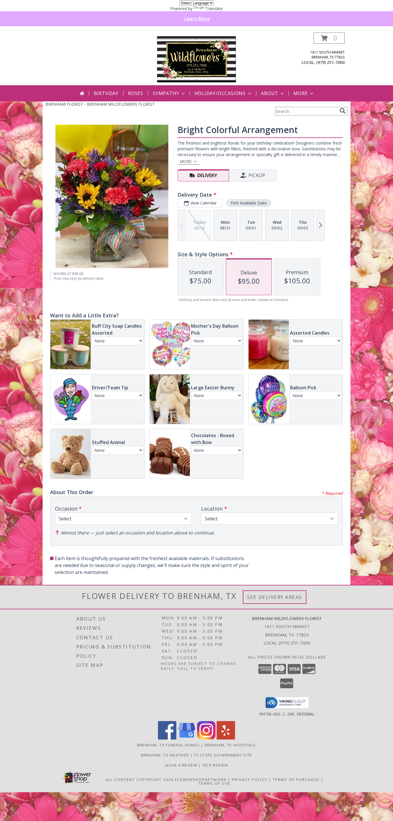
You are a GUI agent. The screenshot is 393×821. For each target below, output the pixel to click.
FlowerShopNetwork (200, 779)
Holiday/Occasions (220, 93)
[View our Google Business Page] (187, 738)
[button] (329, 38)
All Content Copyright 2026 (139, 779)
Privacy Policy (249, 779)
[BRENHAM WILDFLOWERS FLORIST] (196, 59)
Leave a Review (182, 765)
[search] (342, 111)
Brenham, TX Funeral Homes (168, 745)
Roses (135, 93)
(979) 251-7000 (330, 62)
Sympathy (166, 93)
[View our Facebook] (167, 738)
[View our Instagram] (206, 738)
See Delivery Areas (274, 597)
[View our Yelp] (226, 738)
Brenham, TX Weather (165, 755)
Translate (214, 8)
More (300, 93)
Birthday (106, 93)
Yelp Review (215, 765)
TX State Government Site (223, 755)
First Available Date (249, 203)
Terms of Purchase (296, 779)
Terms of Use (214, 783)
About (269, 93)
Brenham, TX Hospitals (230, 745)
